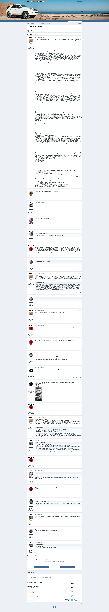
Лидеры (53, 21)
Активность (49, 21)
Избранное (57, 21)
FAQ (31, 21)
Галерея (35, 21)
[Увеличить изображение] (41, 218)
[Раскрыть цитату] (36, 233)
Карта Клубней (44, 21)
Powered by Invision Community (54, 610)
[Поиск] (81, 21)
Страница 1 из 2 (37, 34)
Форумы (28, 21)
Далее (31, 34)
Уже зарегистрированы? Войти (71, 1)
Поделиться (72, 30)
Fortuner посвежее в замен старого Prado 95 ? (34, 586)
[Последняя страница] (33, 34)
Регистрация (79, 1)
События (39, 21)
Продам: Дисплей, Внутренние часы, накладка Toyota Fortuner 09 (37, 590)
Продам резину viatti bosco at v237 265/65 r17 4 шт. (34, 582)
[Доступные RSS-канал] (81, 604)
